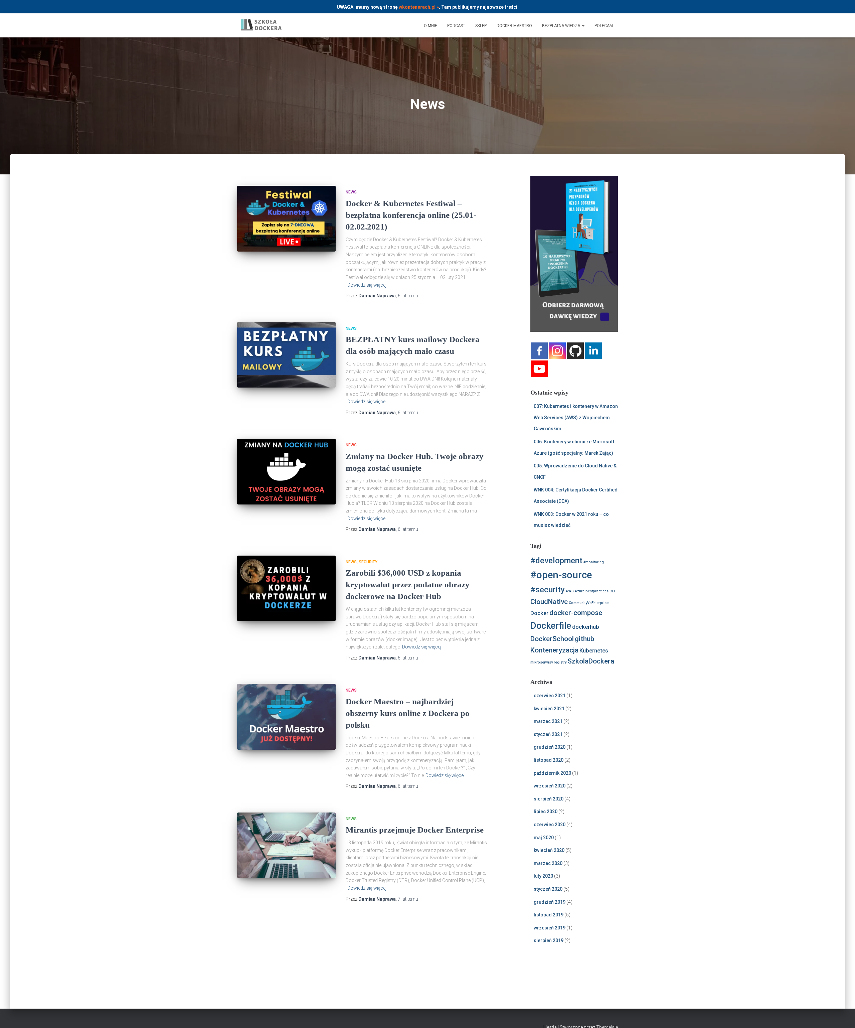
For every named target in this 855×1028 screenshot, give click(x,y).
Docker (539, 613)
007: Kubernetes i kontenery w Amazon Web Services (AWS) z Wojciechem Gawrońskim (576, 417)
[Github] (575, 350)
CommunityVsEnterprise (589, 603)
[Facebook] (539, 350)
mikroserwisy (541, 662)
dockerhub (585, 626)
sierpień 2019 (548, 940)
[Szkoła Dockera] (261, 25)
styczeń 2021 (548, 734)
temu (408, 295)
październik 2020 (552, 773)
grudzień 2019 (549, 902)
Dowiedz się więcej (366, 285)
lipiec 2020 (545, 811)
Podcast (456, 25)
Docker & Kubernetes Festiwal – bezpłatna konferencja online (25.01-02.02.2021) (411, 215)
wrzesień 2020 (549, 785)
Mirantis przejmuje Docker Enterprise (415, 829)
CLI (612, 591)
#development (556, 560)
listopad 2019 (548, 914)
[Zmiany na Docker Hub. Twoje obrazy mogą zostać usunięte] (286, 471)
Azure (579, 591)
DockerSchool (552, 639)
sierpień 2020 (548, 798)
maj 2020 (544, 837)
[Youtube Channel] (539, 368)
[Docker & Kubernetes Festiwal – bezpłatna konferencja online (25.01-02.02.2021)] (286, 219)
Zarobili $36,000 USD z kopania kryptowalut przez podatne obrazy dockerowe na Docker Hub (408, 584)
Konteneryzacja (554, 650)
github (584, 639)
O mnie (430, 25)
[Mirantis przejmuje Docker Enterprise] (286, 845)
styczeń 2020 (548, 889)
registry (560, 662)
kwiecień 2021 (549, 708)
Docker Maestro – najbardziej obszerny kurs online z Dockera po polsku (408, 713)
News (351, 192)
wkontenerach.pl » (419, 7)
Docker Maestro (514, 25)
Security (368, 562)
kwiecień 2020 (549, 850)
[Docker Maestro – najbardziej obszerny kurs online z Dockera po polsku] (286, 717)
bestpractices (597, 591)
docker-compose (575, 613)
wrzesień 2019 (549, 927)
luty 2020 (543, 876)
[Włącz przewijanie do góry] (841, 1014)
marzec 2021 (548, 721)
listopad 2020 (548, 760)
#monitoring (593, 562)
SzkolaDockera (590, 661)
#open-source (561, 575)
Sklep (481, 25)
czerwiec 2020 (549, 824)
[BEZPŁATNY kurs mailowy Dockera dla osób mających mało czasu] (286, 355)
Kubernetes (593, 650)
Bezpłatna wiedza (561, 25)
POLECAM (603, 25)
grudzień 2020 (549, 747)
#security (547, 589)
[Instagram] (557, 350)
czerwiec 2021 (549, 695)
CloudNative (549, 602)
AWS (570, 591)
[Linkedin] (593, 350)
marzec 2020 (548, 863)
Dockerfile (550, 625)
